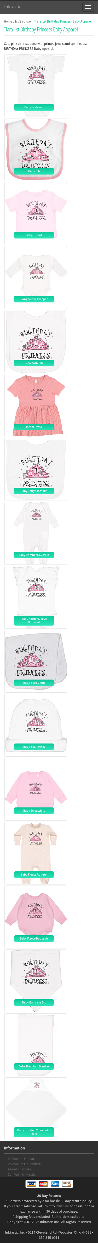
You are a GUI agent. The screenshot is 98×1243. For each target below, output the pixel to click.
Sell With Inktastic (22, 1174)
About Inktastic (20, 1169)
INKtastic (63, 1206)
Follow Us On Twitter (24, 1164)
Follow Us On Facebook (26, 1159)
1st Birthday (23, 21)
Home (8, 21)
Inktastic (12, 7)
